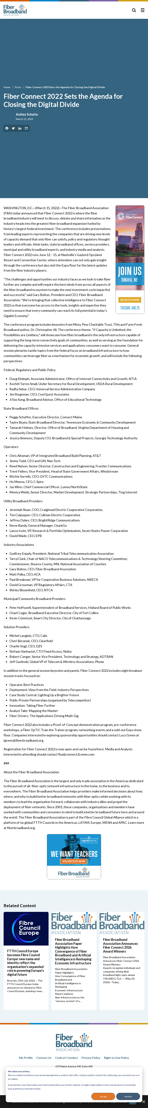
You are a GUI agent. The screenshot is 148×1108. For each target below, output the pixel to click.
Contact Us (43, 1057)
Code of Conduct (66, 1057)
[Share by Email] (26, 128)
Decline (128, 1096)
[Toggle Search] (134, 10)
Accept (103, 1096)
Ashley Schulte (27, 114)
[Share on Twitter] (13, 128)
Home (7, 87)
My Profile (26, 1057)
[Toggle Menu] (142, 10)
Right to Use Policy (116, 1057)
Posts (18, 87)
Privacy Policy (91, 1057)
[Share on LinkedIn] (20, 128)
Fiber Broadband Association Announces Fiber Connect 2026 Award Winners (120, 945)
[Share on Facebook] (7, 128)
